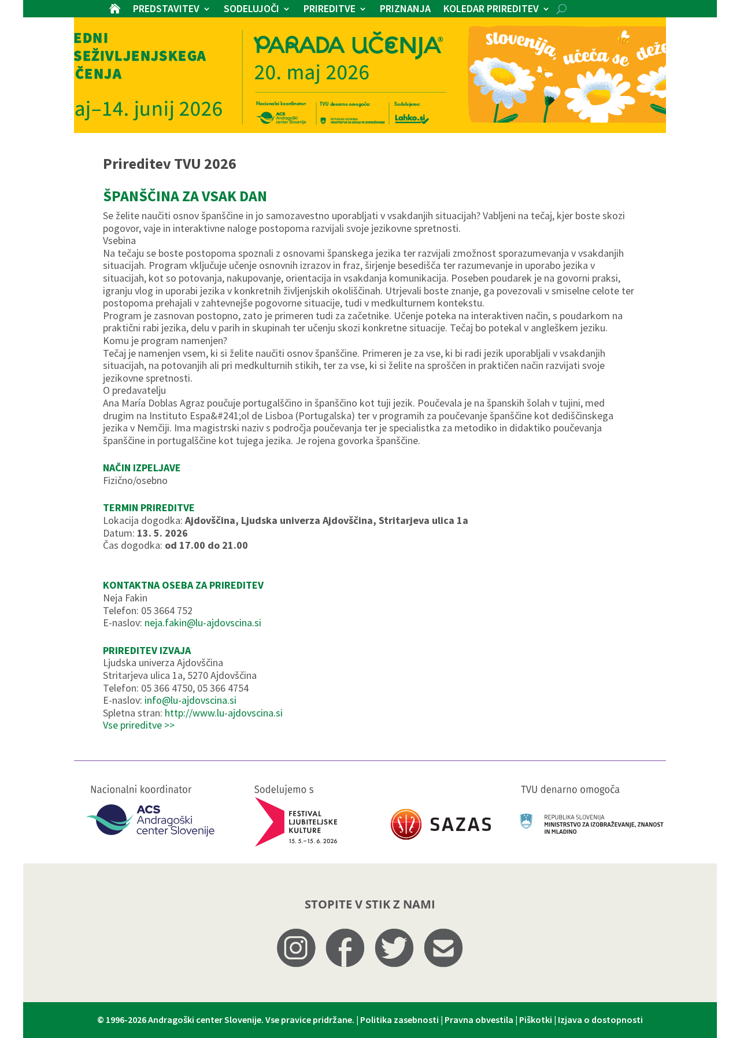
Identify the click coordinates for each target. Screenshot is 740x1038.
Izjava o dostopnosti (600, 1019)
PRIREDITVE (330, 10)
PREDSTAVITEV (166, 10)
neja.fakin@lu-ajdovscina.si (203, 622)
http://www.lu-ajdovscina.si (224, 712)
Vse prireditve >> (139, 725)
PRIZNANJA (405, 10)
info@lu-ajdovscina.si (190, 700)
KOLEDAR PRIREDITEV (491, 10)
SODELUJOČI (251, 10)
